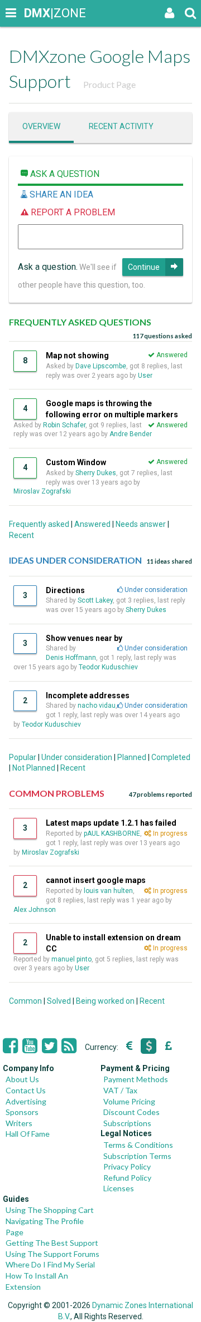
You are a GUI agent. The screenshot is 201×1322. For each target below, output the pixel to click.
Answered (92, 524)
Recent (21, 535)
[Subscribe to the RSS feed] (68, 1046)
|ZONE (34, 13)
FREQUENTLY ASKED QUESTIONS (80, 322)
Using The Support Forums (52, 1254)
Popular (22, 757)
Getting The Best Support (52, 1242)
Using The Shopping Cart (50, 1210)
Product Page (109, 84)
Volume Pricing (129, 1101)
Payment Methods (135, 1079)
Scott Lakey (95, 600)
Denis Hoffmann (71, 658)
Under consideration (76, 757)
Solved (59, 1001)
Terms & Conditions (138, 1145)
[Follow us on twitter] (49, 1046)
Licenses (118, 1188)
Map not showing (77, 355)
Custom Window (76, 462)
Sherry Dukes (95, 473)
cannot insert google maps (96, 880)
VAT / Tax (120, 1090)
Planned (131, 757)
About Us (22, 1079)
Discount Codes (131, 1112)
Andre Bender (130, 434)
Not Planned (33, 767)
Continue (144, 267)
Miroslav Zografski (42, 491)
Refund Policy (127, 1177)
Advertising (26, 1101)
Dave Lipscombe (100, 366)
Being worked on (105, 1001)
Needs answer (141, 524)
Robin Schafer (64, 425)
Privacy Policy (127, 1166)
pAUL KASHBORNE (112, 833)
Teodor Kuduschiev (108, 667)
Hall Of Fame (28, 1133)
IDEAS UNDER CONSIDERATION (75, 560)
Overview (41, 126)
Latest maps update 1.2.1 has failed (111, 822)
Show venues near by (84, 638)
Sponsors (22, 1112)
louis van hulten (108, 891)
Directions (65, 590)
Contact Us (26, 1090)
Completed (170, 757)
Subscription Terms (137, 1156)
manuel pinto (71, 959)
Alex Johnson (34, 910)
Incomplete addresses (88, 695)
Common (25, 1001)
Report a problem (71, 212)
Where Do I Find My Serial (50, 1264)
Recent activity (121, 126)
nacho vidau (97, 705)
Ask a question (63, 174)
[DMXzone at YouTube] (29, 1046)
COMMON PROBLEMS (56, 793)
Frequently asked (39, 524)
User (146, 375)
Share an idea (60, 194)
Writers (19, 1123)
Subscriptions (127, 1123)
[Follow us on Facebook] (10, 1046)
